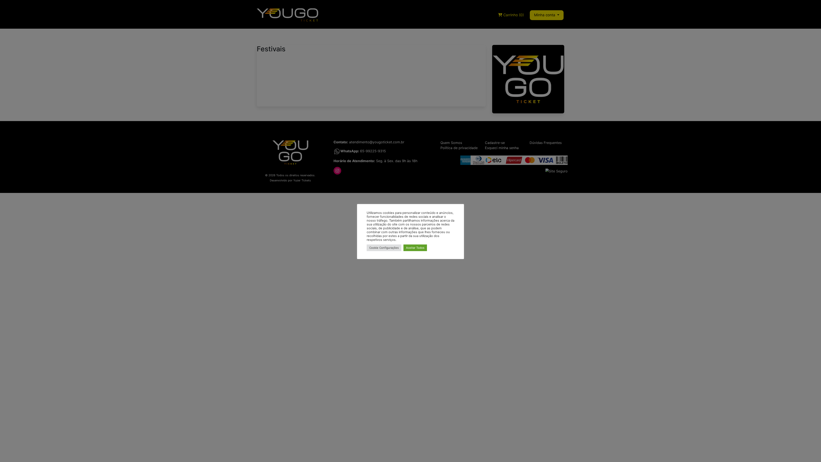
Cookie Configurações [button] (384, 247)
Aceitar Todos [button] (415, 247)
